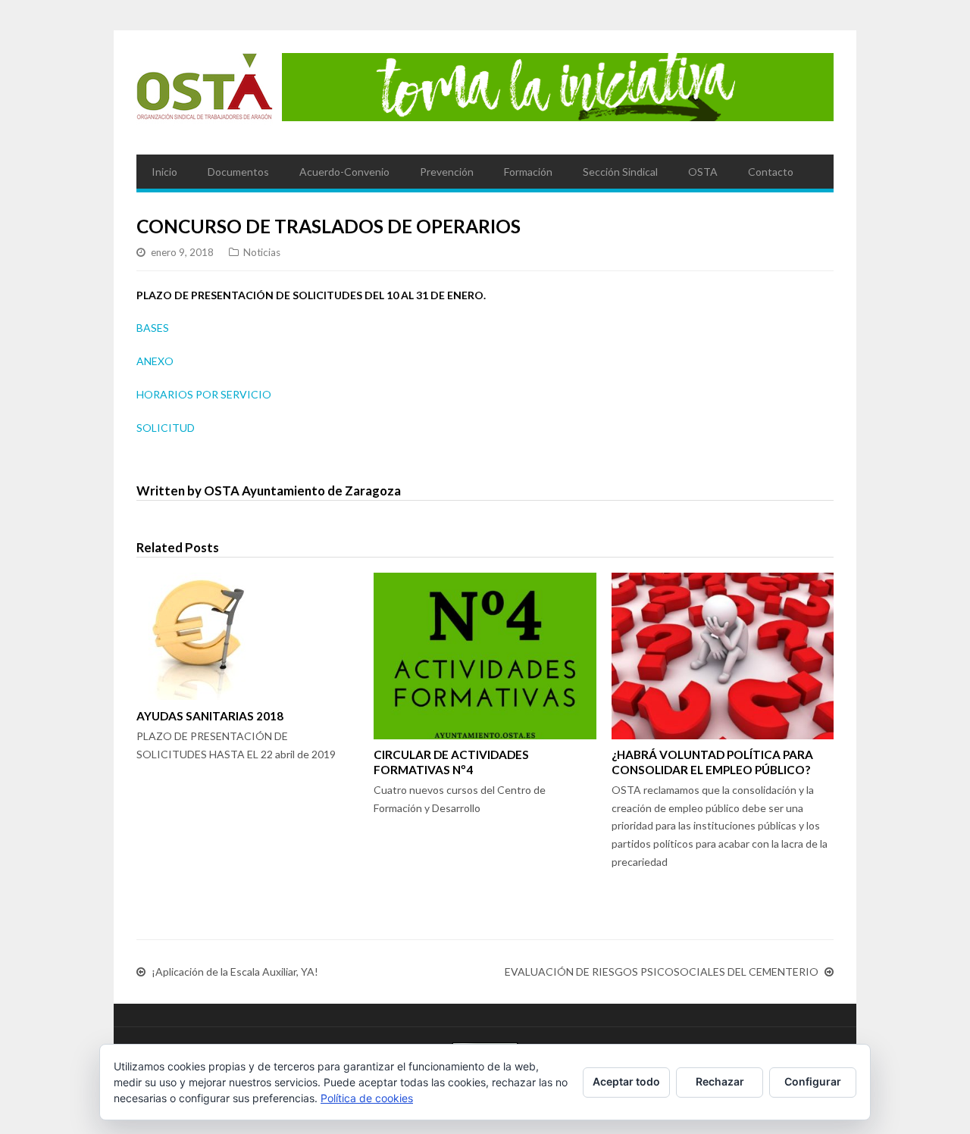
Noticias (261, 252)
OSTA (703, 171)
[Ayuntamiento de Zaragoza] (204, 92)
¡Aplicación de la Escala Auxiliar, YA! (235, 971)
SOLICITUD (165, 427)
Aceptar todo (626, 1081)
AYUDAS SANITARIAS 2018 (209, 716)
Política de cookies (367, 1098)
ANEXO (155, 361)
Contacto (770, 171)
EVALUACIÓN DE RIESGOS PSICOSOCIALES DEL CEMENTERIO (661, 971)
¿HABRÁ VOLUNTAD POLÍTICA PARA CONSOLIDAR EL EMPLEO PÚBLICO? (712, 762)
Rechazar (720, 1081)
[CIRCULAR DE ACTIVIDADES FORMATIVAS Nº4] (485, 656)
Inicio (164, 171)
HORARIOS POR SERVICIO (203, 394)
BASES (152, 327)
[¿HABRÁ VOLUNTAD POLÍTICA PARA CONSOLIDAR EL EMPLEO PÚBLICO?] (723, 656)
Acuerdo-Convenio (344, 171)
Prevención (447, 171)
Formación (528, 171)
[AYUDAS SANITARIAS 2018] (247, 636)
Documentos (238, 171)
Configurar (812, 1081)
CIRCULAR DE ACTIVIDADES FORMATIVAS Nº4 (451, 762)
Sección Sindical (620, 171)
